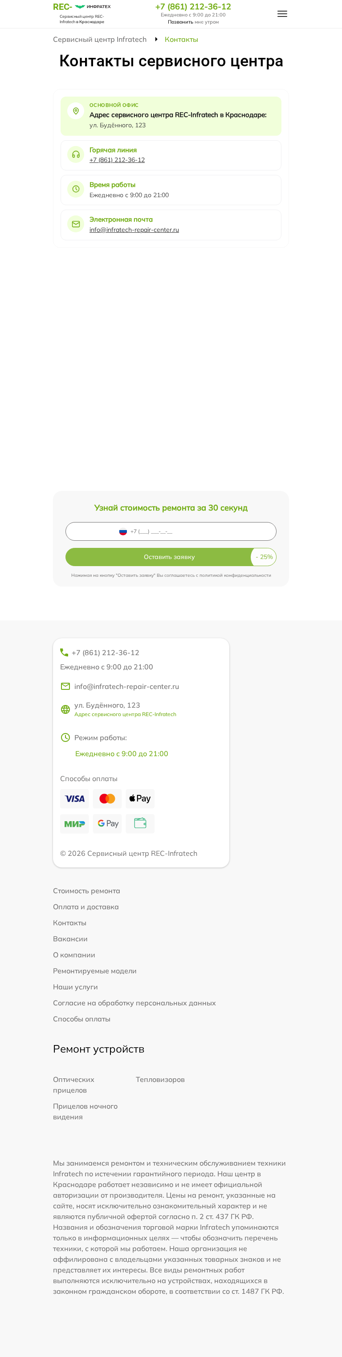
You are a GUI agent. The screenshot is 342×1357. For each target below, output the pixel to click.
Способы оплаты (81, 1018)
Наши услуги (75, 986)
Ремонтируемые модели (95, 970)
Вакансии (70, 938)
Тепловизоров (160, 1079)
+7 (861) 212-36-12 (193, 7)
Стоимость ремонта (86, 890)
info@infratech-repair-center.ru (134, 230)
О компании (74, 954)
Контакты (69, 922)
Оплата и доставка (86, 906)
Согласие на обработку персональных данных (134, 1002)
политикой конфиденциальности (235, 575)
